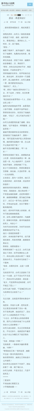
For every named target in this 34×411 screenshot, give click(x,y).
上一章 (6, 22)
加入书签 (27, 22)
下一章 (20, 22)
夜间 (19, 15)
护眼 (16, 15)
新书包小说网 (4, 10)
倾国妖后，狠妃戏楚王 (22, 10)
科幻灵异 (12, 10)
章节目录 (13, 22)
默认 (12, 15)
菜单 (30, 4)
